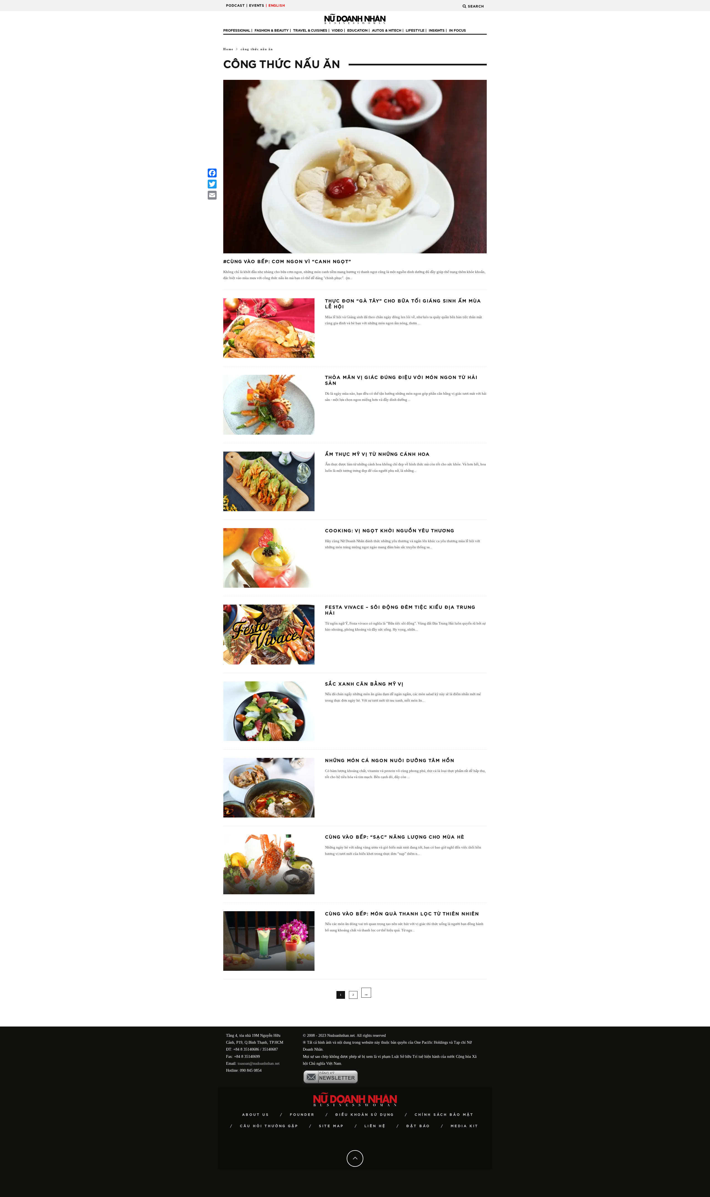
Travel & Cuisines (310, 30)
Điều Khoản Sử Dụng (364, 1114)
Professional (236, 30)
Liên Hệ (375, 1126)
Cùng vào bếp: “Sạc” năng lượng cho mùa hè (395, 837)
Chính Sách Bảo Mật (444, 1114)
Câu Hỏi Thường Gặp (269, 1126)
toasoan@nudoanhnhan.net (259, 1063)
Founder (302, 1114)
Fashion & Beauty (272, 30)
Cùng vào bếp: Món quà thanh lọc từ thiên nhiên (402, 914)
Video (337, 30)
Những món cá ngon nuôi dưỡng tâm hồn (390, 760)
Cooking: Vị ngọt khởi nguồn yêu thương (390, 531)
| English (275, 5)
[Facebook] (212, 173)
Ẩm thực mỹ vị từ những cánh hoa (377, 454)
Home (228, 49)
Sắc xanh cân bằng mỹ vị (364, 684)
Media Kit (464, 1126)
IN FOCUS (457, 30)
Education (357, 30)
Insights (437, 30)
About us (255, 1114)
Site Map (331, 1126)
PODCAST (235, 5)
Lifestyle (415, 30)
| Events (255, 5)
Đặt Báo (418, 1126)
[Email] (212, 195)
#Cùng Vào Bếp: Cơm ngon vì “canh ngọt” (287, 261)
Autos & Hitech (386, 30)
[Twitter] (212, 184)
